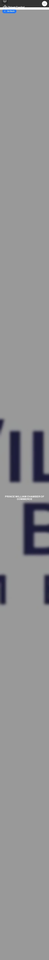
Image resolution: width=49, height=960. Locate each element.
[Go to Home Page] (14, 7)
